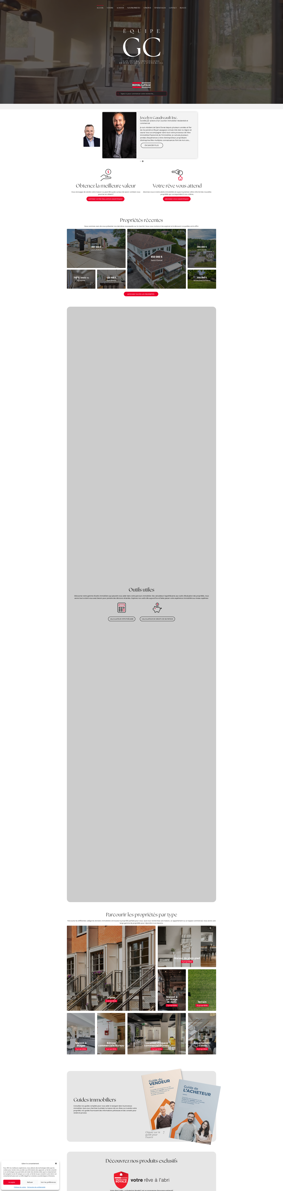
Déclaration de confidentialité (36, 1187)
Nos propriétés (133, 8)
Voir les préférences (48, 1182)
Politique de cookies (20, 1187)
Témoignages (160, 8)
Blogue (183, 8)
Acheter (120, 8)
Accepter (12, 1182)
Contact (173, 8)
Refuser (30, 1182)
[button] (56, 1163)
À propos (147, 8)
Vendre (110, 8)
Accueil (100, 8)
